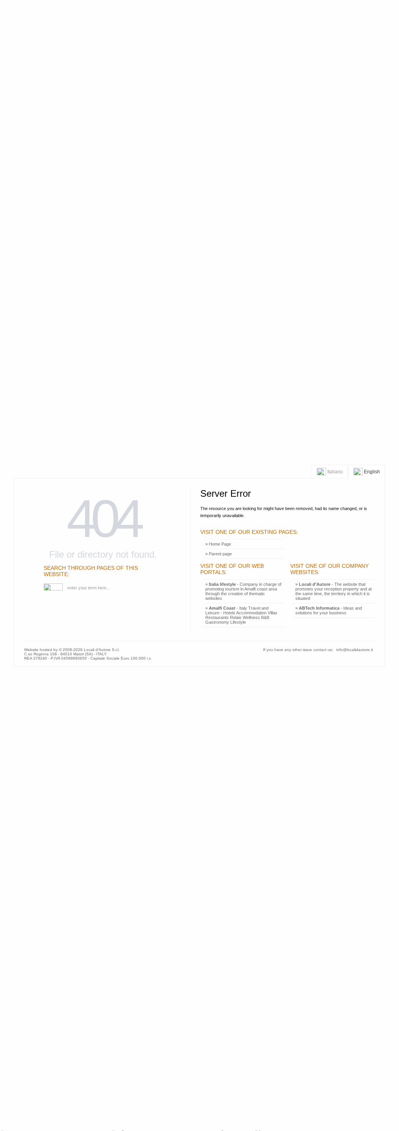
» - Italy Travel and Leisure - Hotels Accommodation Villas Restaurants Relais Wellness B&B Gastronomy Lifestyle (241, 615)
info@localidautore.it (354, 650)
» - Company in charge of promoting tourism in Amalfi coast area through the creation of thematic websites (243, 591)
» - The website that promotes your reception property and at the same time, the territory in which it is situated (333, 591)
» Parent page (218, 553)
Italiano (334, 471)
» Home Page (218, 544)
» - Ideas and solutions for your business (328, 610)
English (371, 471)
